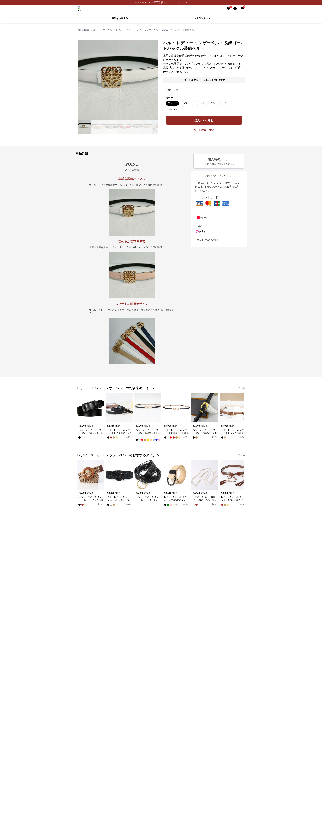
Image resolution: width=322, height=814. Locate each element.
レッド (201, 103)
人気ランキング (202, 18)
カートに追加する (204, 130)
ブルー (214, 103)
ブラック (172, 103)
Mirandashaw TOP (87, 30)
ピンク (226, 103)
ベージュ (172, 109)
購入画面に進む (204, 120)
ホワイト (187, 103)
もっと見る (239, 388)
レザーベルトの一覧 (111, 30)
